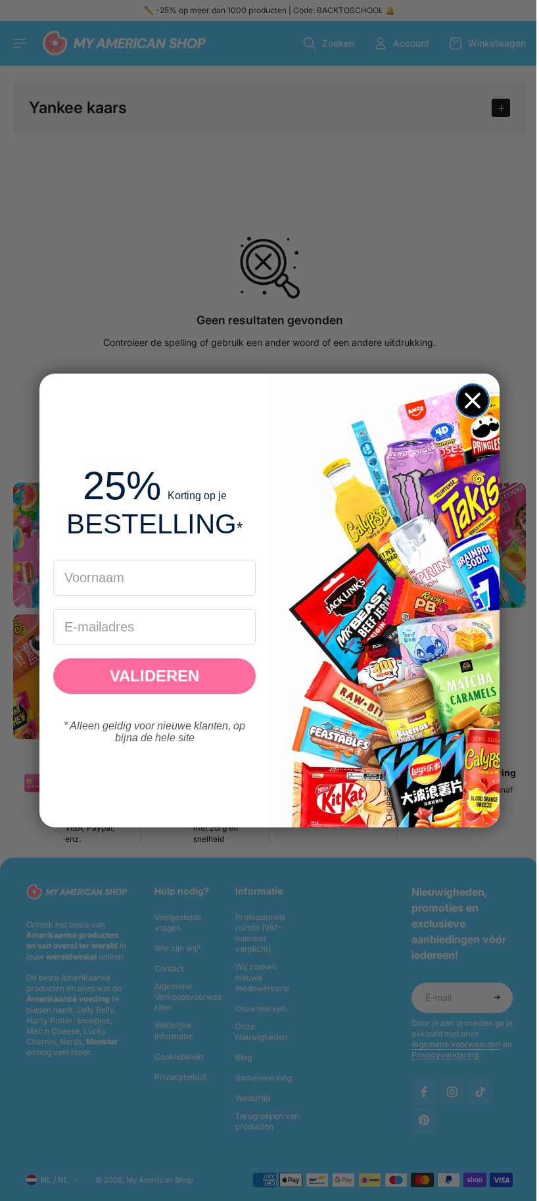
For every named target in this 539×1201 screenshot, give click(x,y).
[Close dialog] (469, 400)
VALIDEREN (151, 676)
